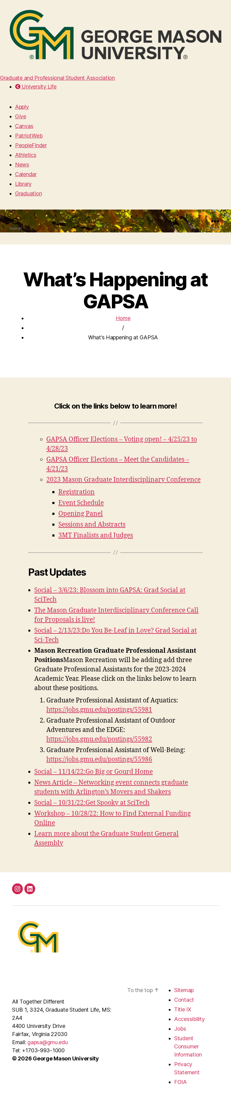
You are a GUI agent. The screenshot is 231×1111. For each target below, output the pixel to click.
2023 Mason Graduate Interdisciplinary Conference (123, 480)
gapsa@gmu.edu (47, 1042)
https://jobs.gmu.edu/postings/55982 (99, 739)
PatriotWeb (28, 135)
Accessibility (189, 1019)
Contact (184, 1000)
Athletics (25, 155)
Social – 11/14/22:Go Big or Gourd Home (93, 772)
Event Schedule (81, 503)
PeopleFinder (31, 145)
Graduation (28, 193)
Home (123, 318)
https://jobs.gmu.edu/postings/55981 (99, 710)
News (22, 164)
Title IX (182, 1009)
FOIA (180, 1082)
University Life (38, 86)
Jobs (180, 1028)
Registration (76, 492)
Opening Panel (80, 514)
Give (20, 116)
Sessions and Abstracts (91, 525)
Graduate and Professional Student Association (57, 78)
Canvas (24, 126)
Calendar (26, 174)
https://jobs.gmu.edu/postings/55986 (99, 759)
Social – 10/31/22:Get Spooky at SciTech (91, 803)
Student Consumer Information (188, 1046)
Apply (22, 107)
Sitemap (184, 990)
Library (23, 184)
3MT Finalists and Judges (95, 535)
